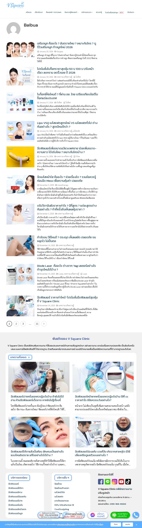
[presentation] (38, 377)
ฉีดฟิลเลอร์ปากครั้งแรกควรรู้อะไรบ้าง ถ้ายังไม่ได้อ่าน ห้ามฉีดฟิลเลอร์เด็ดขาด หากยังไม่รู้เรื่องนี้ (37, 398)
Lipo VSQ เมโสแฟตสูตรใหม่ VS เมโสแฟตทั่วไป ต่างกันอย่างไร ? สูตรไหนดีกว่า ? (67, 125)
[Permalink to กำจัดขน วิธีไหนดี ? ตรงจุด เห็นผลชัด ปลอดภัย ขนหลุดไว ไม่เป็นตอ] (20, 245)
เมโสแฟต (76, 131)
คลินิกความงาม (124, 489)
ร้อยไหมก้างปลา (61, 488)
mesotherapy (63, 185)
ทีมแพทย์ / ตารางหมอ (53, 12)
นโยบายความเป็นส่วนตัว (66, 524)
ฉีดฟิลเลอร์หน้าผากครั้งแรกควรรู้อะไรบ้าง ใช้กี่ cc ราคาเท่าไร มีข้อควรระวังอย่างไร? (101, 398)
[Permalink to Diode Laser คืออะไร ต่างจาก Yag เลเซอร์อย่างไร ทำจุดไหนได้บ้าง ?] (20, 273)
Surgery (60, 51)
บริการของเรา (86, 12)
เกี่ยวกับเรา (39, 12)
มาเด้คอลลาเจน (61, 500)
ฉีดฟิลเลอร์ (13, 483)
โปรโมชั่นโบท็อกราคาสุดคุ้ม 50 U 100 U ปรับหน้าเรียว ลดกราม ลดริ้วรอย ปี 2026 (65, 71)
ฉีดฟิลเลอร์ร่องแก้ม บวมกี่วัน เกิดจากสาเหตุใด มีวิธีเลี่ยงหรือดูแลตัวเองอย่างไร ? (102, 453)
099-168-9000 (118, 503)
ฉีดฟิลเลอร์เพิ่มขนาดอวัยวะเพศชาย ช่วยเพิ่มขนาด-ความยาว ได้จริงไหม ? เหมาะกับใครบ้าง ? (66, 150)
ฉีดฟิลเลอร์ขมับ (15, 505)
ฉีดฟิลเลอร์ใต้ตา (15, 488)
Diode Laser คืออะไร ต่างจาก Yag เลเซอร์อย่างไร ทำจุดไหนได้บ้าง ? (66, 268)
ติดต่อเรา (130, 12)
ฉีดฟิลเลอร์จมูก (15, 513)
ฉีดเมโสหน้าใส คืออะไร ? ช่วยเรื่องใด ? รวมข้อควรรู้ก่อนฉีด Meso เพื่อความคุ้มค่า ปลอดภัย (66, 179)
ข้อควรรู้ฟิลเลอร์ (71, 12)
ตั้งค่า (101, 524)
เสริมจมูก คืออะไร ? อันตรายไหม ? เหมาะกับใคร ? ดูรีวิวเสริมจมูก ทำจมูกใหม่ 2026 (66, 45)
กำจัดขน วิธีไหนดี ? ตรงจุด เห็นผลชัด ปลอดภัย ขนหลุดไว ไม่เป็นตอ (66, 239)
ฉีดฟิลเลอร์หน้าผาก (17, 509)
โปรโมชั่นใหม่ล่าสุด (112, 12)
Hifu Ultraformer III (64, 505)
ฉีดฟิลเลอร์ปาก (15, 500)
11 (37, 323)
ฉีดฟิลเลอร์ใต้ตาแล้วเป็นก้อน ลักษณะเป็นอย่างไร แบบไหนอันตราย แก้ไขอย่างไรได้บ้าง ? (37, 453)
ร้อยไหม (58, 483)
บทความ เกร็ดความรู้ (64, 77)
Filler (78, 156)
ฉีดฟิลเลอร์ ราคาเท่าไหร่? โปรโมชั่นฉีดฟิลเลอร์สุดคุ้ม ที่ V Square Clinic (67, 299)
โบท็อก (78, 77)
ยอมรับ (127, 524)
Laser (61, 274)
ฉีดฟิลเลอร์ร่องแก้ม (17, 496)
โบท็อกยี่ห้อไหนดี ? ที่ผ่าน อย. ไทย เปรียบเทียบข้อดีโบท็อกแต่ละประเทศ (67, 96)
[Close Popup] (136, 524)
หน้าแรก (28, 12)
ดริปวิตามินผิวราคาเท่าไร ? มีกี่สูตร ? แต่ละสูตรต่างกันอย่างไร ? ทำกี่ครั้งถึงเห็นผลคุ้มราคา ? (67, 207)
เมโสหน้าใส (59, 492)
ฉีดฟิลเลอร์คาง (15, 492)
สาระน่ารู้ (99, 12)
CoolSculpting (61, 509)
